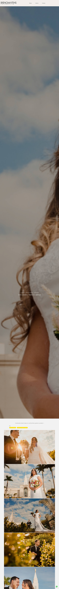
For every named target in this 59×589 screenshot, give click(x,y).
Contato (43, 3)
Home (30, 3)
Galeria (36, 3)
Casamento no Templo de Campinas (22, 427)
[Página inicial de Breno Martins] (8, 3)
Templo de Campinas (12, 427)
